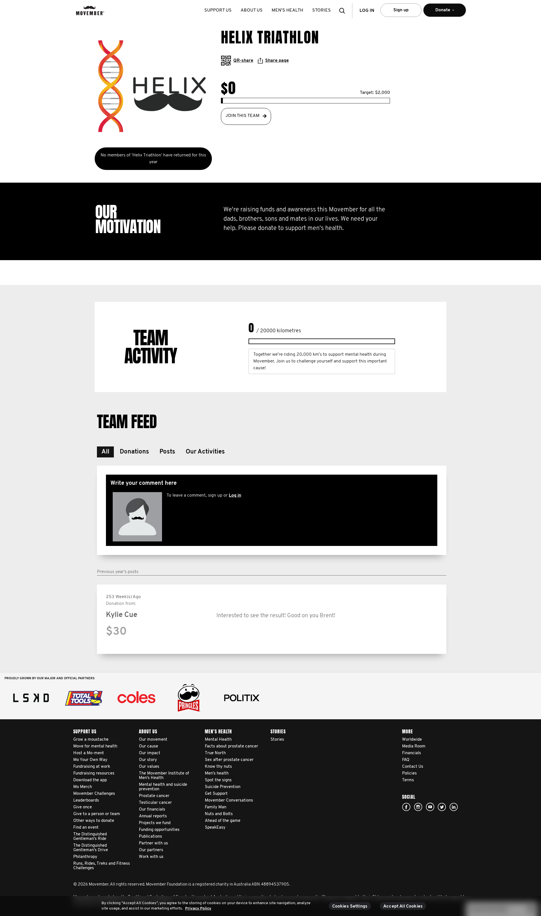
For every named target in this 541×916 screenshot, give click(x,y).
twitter (442, 807)
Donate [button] (439, 12)
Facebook (406, 807)
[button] (343, 10)
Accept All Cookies (403, 906)
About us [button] (252, 10)
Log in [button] (367, 10)
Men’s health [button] (287, 10)
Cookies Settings (350, 906)
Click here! (418, 807)
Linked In (453, 807)
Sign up (401, 10)
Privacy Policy (198, 908)
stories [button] (321, 10)
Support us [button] (218, 10)
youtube (430, 807)
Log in (235, 495)
